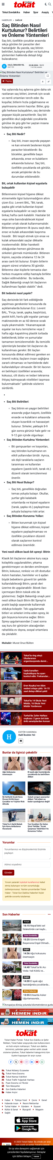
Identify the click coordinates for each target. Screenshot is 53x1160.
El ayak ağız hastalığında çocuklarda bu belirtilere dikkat (39, 774)
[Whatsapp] (42, 1062)
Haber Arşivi (11, 1092)
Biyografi (26, 1109)
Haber (26, 12)
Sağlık (18, 20)
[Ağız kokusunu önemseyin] (13, 763)
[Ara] (49, 4)
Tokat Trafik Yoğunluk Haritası (20, 1080)
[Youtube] (37, 1062)
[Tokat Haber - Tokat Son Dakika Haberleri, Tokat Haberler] (24, 4)
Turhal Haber (11, 1106)
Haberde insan (11, 1103)
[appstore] (26, 1120)
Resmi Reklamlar (31, 1103)
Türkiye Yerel (21, 1100)
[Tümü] (49, 914)
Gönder (8, 872)
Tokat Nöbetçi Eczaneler (17, 1070)
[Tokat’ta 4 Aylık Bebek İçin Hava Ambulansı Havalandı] (13, 815)
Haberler (7, 20)
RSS (8, 1145)
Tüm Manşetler (13, 1086)
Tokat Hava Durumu (15, 1073)
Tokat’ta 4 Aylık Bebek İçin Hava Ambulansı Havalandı (12, 826)
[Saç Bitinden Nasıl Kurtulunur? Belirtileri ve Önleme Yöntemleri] (26, 74)
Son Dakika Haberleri (16, 1089)
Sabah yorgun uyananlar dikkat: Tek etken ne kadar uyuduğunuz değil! (39, 799)
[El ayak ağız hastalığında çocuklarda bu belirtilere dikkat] (39, 763)
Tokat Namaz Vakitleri (16, 1077)
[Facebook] (10, 1062)
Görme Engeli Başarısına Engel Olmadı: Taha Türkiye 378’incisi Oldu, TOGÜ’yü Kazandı (36, 941)
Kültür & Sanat (11, 1109)
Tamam (36, 1156)
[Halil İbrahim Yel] (9, 736)
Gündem (25, 1106)
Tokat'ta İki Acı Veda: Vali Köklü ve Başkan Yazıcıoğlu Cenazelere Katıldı (34, 969)
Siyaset (37, 1106)
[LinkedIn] (31, 1062)
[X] (16, 1062)
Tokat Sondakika (11, 12)
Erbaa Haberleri (30, 991)
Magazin (39, 1109)
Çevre (34, 1100)
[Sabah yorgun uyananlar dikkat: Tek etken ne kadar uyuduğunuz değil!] (39, 788)
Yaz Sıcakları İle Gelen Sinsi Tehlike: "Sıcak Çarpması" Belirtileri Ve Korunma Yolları (38, 827)
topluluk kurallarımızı (30, 882)
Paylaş (9, 81)
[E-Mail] (20, 741)
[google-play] (26, 1128)
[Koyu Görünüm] (46, 4)
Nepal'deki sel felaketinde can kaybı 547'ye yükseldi (34, 927)
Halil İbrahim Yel (26, 735)
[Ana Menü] (3, 4)
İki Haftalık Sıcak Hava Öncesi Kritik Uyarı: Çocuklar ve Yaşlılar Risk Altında (13, 800)
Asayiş (45, 12)
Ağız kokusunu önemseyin (8, 773)
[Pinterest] (21, 1062)
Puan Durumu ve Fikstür (17, 1083)
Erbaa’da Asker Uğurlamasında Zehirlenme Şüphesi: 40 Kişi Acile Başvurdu (35, 997)
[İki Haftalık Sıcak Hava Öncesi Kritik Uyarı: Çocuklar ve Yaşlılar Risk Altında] (13, 788)
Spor (35, 12)
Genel (44, 1100)
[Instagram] (26, 1062)
